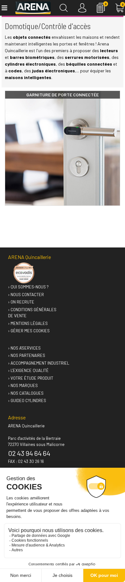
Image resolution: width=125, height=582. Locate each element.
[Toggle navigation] (4, 8)
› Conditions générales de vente (32, 313)
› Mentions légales (28, 323)
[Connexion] (82, 8)
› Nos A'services (24, 348)
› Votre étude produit (30, 378)
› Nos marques (23, 385)
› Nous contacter (26, 294)
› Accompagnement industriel (38, 363)
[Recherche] (63, 7)
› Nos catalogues (26, 393)
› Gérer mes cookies (29, 330)
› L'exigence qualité (28, 370)
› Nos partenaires (26, 355)
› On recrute (21, 301)
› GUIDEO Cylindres (27, 400)
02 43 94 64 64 (29, 453)
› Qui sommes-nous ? (28, 286)
